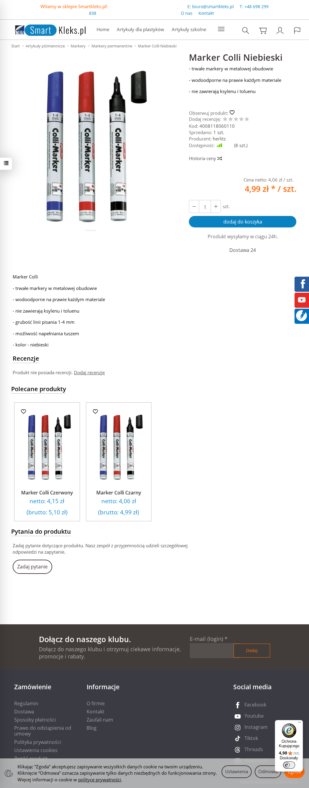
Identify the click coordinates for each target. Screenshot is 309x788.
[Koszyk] (263, 30)
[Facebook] (301, 283)
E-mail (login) (206, 638)
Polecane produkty (38, 389)
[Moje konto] (280, 30)
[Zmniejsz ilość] (216, 206)
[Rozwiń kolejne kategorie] (221, 29)
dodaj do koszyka (242, 221)
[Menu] (299, 723)
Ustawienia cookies (36, 750)
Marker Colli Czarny (118, 492)
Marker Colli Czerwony (47, 492)
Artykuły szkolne (189, 29)
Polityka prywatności (37, 742)
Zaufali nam (100, 719)
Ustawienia (236, 771)
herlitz (219, 139)
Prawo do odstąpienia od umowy (42, 731)
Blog (92, 728)
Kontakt (206, 13)
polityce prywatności (99, 780)
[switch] (289, 765)
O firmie (96, 703)
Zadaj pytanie (32, 566)
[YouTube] (301, 299)
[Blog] (301, 315)
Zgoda (294, 771)
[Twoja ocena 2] (230, 119)
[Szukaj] (245, 30)
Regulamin (26, 703)
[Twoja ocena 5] (247, 119)
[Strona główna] (44, 29)
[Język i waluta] (297, 30)
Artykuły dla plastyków (140, 29)
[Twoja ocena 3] (236, 119)
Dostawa (24, 711)
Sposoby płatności (35, 719)
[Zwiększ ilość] (194, 206)
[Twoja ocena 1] (225, 119)
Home (103, 29)
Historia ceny (203, 158)
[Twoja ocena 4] (241, 119)
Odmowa (268, 771)
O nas (187, 13)
